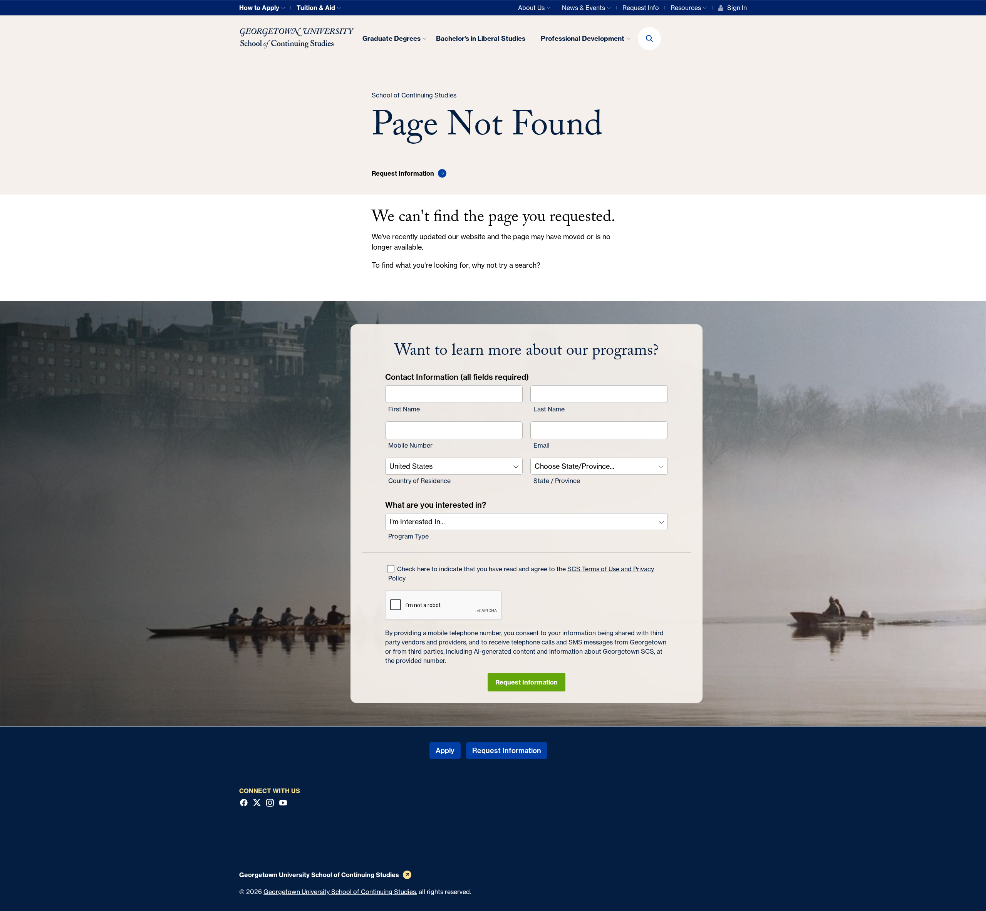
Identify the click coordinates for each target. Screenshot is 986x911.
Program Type (408, 536)
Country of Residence (419, 481)
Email (541, 445)
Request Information (526, 682)
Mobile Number (410, 445)
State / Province (556, 481)
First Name (404, 409)
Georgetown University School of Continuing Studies (339, 892)
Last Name (549, 409)
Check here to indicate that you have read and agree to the (521, 573)
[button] (649, 38)
